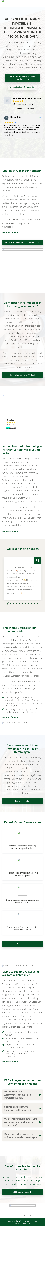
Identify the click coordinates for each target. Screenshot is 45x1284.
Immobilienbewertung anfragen (22, 1192)
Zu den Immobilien (22, 801)
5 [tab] (19, 603)
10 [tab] (34, 603)
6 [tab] (22, 603)
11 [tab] (37, 603)
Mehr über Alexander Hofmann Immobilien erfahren (22, 77)
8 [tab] (28, 603)
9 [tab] (31, 603)
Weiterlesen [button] (15, 135)
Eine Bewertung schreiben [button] (24, 108)
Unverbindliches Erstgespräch (22, 87)
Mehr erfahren (22, 944)
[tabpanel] (22, 578)
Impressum (15, 1216)
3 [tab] (13, 603)
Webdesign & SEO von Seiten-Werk (22, 1224)
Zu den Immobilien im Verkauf (22, 375)
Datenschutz (29, 1216)
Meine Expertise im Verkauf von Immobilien (22, 242)
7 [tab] (25, 603)
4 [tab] (16, 603)
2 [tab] (10, 603)
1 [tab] (7, 603)
